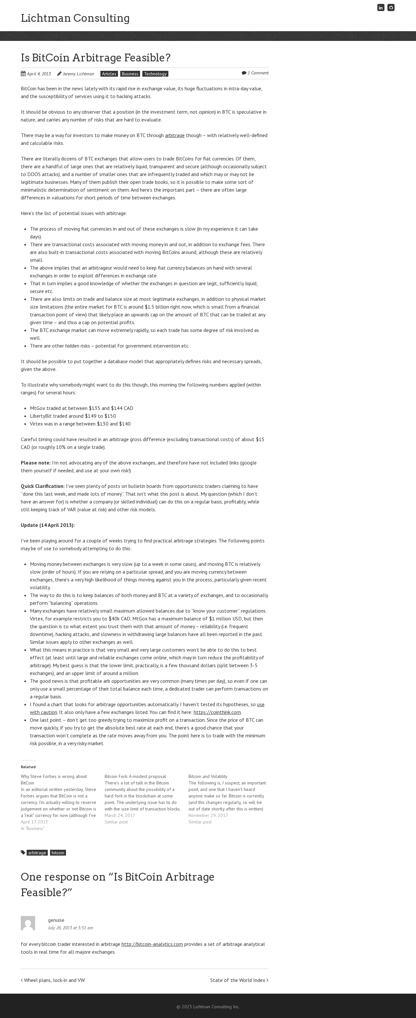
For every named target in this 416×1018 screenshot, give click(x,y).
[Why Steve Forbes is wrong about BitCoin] (63, 802)
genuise (56, 920)
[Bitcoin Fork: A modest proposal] (146, 799)
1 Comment (258, 73)
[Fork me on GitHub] (391, 7)
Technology (155, 74)
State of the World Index (238, 980)
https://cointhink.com (217, 712)
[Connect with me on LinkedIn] (381, 7)
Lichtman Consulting (75, 18)
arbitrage (175, 135)
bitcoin (58, 853)
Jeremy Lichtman (78, 74)
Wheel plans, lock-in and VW (54, 980)
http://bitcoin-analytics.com (152, 944)
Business (130, 74)
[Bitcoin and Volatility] (230, 799)
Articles (109, 74)
